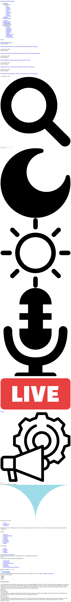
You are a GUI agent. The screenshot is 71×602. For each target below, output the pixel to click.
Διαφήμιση (5, 564)
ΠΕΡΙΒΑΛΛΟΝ (9, 34)
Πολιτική (5, 538)
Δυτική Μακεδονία (7, 535)
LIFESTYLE (9, 35)
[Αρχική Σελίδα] (7, 1)
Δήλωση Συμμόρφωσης (8, 563)
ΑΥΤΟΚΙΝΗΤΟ (10, 36)
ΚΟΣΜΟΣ (8, 30)
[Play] (1, 572)
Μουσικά (8, 9)
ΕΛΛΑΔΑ (8, 28)
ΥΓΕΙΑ (7, 33)
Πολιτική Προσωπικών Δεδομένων (11, 567)
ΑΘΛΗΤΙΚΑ (9, 29)
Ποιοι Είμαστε (6, 560)
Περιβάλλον (9, 12)
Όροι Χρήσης (6, 562)
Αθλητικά (8, 8)
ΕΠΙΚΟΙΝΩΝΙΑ (7, 18)
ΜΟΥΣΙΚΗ (8, 32)
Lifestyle (8, 13)
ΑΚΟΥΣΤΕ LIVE (7, 24)
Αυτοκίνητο (8, 16)
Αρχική (2, 411)
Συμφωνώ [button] (41, 573)
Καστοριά (5, 539)
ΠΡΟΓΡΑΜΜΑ (6, 22)
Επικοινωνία (6, 565)
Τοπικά (4, 548)
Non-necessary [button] (4, 595)
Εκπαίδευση (6, 541)
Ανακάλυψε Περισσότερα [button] (6, 42)
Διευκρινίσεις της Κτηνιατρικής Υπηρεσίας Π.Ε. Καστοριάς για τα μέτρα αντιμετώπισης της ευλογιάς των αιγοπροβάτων (20, 53)
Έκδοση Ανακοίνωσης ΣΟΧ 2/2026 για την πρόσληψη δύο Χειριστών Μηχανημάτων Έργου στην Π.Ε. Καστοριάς (19, 46)
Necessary (4, 590)
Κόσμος (8, 14)
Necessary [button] (3, 589)
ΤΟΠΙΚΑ (5, 17)
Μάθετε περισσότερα (48, 573)
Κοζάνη (5, 543)
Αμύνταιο (5, 537)
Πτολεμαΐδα (6, 540)
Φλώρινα (5, 534)
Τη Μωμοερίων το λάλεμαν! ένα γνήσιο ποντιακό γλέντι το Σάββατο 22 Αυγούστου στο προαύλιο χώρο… (18, 66)
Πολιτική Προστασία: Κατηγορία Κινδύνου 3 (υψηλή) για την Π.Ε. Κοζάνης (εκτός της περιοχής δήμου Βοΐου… (19, 73)
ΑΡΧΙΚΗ (5, 3)
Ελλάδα (8, 7)
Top (7, 6)
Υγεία (7, 11)
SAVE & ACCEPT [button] (5, 600)
